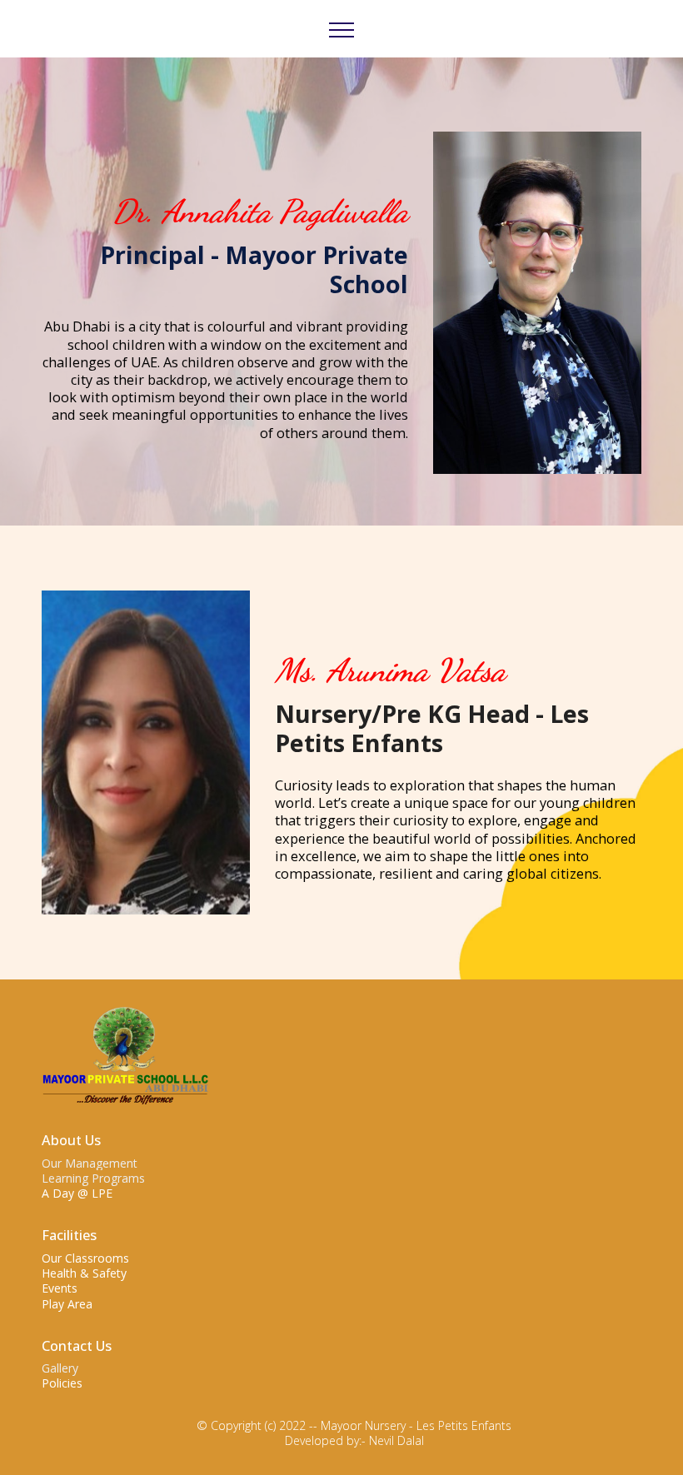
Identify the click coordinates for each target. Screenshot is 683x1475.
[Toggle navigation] (342, 29)
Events (59, 1288)
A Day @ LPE (77, 1193)
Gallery (60, 1368)
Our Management (89, 1163)
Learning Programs (93, 1178)
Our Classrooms (85, 1258)
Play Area (67, 1304)
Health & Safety (84, 1273)
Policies (62, 1383)
